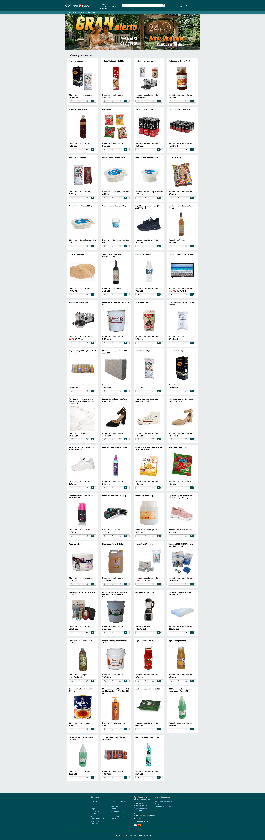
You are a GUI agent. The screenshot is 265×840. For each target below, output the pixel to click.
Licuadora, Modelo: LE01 (144, 592)
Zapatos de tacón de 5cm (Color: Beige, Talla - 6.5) (181, 400)
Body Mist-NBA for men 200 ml (147, 737)
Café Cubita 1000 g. (176, 351)
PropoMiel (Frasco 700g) (144, 496)
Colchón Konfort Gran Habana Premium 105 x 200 (180, 593)
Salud (93, 816)
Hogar (93, 809)
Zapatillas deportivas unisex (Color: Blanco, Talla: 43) (82, 448)
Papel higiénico (75, 544)
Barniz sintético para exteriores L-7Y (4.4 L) (115, 642)
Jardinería (94, 824)
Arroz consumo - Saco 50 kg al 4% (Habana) (181, 303)
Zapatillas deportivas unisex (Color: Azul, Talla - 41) (148, 207)
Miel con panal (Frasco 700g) (179, 61)
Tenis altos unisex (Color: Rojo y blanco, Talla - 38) (147, 400)
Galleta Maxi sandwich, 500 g (113, 61)
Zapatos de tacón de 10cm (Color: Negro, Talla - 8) (115, 400)
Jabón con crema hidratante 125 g (148, 689)
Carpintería (115, 819)
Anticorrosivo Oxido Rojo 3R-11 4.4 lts (115, 303)
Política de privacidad (163, 801)
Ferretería (115, 809)
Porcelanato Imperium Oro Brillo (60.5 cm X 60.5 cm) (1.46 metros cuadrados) (81, 401)
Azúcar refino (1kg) (142, 351)
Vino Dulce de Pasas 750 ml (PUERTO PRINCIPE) (112, 255)
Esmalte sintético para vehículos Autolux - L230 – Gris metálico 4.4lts (114, 594)
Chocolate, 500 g (175, 158)
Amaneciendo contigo (77, 158)
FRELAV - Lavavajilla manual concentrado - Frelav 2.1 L (179, 690)
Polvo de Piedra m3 (76, 254)
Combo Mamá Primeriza (144, 544)
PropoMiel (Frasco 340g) (78, 109)
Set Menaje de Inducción (78, 302)
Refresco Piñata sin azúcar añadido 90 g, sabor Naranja (148, 448)
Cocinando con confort (144, 61)
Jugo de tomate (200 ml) (144, 641)
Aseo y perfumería (118, 811)
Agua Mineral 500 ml (143, 254)
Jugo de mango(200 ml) (177, 641)
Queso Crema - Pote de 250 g (146, 158)
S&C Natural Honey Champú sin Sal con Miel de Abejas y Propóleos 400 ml (115, 691)
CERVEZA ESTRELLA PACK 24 (179, 109)
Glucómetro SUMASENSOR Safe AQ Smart (82, 593)
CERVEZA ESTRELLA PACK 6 (145, 109)
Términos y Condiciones (164, 806)
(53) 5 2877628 (141, 808)
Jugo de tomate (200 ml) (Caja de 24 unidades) (115, 738)
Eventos (94, 801)
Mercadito (94, 804)
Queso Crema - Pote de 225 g (80, 206)
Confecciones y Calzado (120, 816)
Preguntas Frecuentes (163, 804)
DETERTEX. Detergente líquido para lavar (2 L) (81, 738)
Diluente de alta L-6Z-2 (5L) (112, 544)
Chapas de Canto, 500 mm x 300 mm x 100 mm (114, 352)
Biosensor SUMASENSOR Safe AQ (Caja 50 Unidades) (181, 545)
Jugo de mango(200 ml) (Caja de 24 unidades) (82, 352)
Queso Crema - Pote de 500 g (113, 158)
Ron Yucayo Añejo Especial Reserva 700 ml (182, 207)
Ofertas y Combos (118, 801)
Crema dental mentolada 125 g (114, 496)
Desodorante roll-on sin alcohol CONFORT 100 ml (81, 497)
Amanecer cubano (76, 61)
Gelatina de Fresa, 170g (178, 447)
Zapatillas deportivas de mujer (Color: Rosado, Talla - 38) (180, 497)
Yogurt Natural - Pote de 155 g (114, 206)
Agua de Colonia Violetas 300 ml (114, 447)
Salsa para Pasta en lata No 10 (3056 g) (80, 690)
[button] (70, 32)
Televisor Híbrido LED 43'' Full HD (181, 254)
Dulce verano (107, 109)
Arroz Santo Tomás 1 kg (144, 302)
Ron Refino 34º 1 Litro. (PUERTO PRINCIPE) (81, 642)
